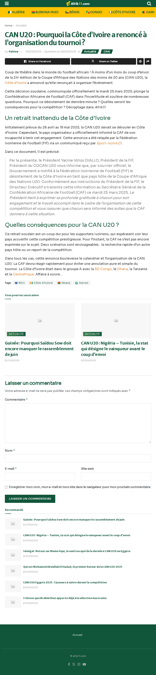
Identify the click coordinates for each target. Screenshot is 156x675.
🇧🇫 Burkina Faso (44, 12)
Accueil (77, 635)
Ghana (122, 269)
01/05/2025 (13, 360)
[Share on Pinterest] (140, 61)
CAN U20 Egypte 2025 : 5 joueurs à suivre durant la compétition (65, 582)
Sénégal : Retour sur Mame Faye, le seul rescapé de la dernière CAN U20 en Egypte (76, 551)
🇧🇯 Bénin (72, 12)
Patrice (13, 51)
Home (8, 25)
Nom (10, 450)
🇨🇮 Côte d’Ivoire (122, 12)
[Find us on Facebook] (69, 664)
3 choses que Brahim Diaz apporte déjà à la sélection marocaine (65, 598)
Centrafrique (23, 274)
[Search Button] (149, 3)
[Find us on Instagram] (79, 664)
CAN (107, 51)
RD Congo (103, 269)
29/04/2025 (31, 587)
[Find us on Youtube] (84, 664)
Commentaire (16, 399)
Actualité (21, 25)
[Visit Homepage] (78, 3)
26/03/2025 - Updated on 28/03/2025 (50, 51)
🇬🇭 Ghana (63, 282)
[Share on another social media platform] (148, 61)
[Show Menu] (7, 3)
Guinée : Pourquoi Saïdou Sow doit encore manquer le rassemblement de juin (39, 348)
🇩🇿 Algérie (16, 12)
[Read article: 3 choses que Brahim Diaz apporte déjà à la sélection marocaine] (13, 602)
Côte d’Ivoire (15, 83)
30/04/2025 (89, 360)
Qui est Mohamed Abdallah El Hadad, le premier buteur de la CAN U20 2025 (72, 566)
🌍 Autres (82, 282)
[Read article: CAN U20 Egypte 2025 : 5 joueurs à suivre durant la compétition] (13, 586)
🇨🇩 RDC (20, 282)
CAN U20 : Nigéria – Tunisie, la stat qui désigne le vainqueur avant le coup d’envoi (114, 348)
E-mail (11, 469)
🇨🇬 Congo (94, 12)
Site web (87, 469)
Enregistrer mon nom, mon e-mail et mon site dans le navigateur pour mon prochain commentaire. (80, 487)
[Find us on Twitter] (73, 664)
